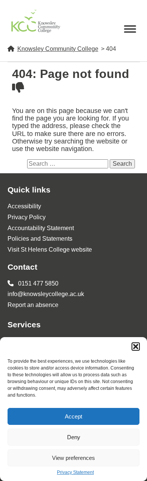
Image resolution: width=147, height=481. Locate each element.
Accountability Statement (41, 228)
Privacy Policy (27, 217)
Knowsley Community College (57, 49)
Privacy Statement (75, 472)
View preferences (73, 458)
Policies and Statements (40, 238)
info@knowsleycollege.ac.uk (46, 294)
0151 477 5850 (37, 283)
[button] (135, 346)
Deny (73, 437)
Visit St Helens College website (50, 249)
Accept (73, 416)
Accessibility (24, 206)
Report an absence (33, 305)
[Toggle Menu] (130, 28)
